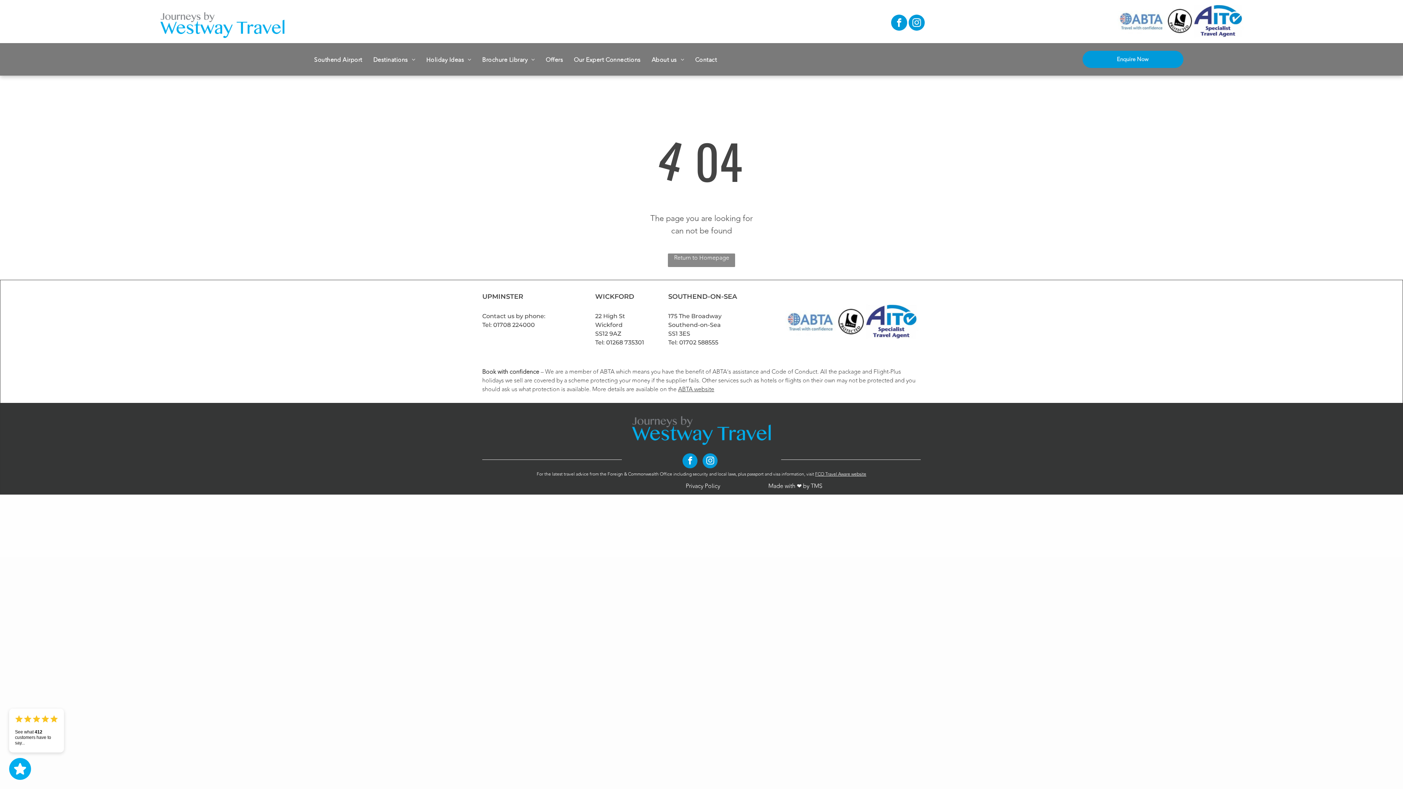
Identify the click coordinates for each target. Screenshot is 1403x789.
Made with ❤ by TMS (795, 486)
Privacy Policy (703, 486)
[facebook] (899, 24)
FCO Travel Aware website (840, 474)
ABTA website (696, 389)
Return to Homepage (701, 258)
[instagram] (917, 24)
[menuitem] (338, 59)
